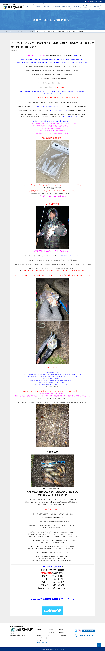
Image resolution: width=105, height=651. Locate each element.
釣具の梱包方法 (51, 635)
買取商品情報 (51, 632)
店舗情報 (39, 629)
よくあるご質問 (62, 635)
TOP (38, 627)
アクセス (39, 632)
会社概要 (100, 1)
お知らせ (39, 635)
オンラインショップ (42, 642)
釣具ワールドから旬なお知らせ (17, 31)
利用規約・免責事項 (52, 638)
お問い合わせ (93, 1)
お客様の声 (61, 632)
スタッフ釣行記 (29, 31)
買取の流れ (50, 629)
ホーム (5, 31)
